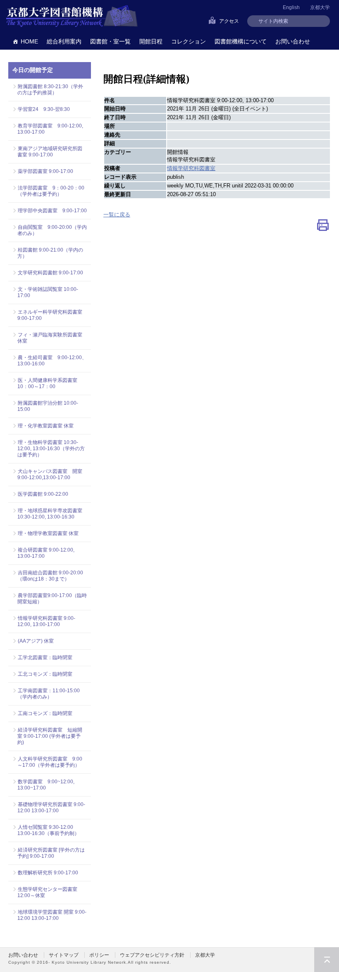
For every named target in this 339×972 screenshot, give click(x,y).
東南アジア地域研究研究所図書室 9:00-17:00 (49, 152)
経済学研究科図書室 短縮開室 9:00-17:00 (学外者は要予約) (49, 736)
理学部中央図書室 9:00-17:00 (52, 211)
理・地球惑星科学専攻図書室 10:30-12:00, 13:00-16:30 (49, 514)
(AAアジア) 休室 (36, 641)
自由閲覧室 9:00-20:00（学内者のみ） (52, 230)
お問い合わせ (292, 41)
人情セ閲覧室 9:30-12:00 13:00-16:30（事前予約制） (48, 830)
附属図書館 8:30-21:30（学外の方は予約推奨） (50, 90)
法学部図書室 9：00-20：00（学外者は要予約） (50, 191)
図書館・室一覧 (110, 41)
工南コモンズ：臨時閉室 (45, 713)
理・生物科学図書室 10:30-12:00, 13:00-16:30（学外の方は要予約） (51, 448)
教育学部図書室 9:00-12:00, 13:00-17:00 (50, 129)
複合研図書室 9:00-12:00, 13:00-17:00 (45, 553)
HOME (29, 41)
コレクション (188, 41)
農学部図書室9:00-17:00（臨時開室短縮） (52, 599)
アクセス (229, 21)
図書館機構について (241, 41)
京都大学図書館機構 (72, 16)
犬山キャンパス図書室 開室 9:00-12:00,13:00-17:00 (52, 474)
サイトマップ (64, 955)
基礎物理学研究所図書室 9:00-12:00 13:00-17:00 (51, 808)
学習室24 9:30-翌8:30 (44, 109)
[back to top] (326, 959)
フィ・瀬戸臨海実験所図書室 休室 (52, 338)
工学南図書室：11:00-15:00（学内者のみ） (48, 694)
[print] (323, 227)
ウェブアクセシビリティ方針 (152, 955)
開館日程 (150, 41)
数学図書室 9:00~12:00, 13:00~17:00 (45, 785)
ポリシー (99, 955)
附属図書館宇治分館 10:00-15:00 (47, 406)
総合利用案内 (64, 41)
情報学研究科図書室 (191, 168)
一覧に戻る (116, 214)
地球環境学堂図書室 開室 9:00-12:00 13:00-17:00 (51, 915)
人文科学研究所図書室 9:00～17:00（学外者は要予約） (49, 762)
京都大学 (320, 7)
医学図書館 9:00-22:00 (43, 494)
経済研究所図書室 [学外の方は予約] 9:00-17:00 (51, 853)
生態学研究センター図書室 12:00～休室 (49, 892)
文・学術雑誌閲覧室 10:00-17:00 (47, 292)
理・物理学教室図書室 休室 (48, 533)
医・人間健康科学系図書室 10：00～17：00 (49, 383)
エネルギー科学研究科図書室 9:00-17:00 (49, 315)
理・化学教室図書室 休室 (46, 426)
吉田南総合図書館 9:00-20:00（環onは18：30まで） (50, 576)
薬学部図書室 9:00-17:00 (45, 171)
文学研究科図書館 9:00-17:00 (50, 273)
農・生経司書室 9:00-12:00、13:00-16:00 (52, 361)
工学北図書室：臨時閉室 (45, 657)
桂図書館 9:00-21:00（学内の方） (50, 253)
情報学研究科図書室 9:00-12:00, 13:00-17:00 (46, 621)
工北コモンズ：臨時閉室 (45, 674)
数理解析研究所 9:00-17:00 (48, 873)
